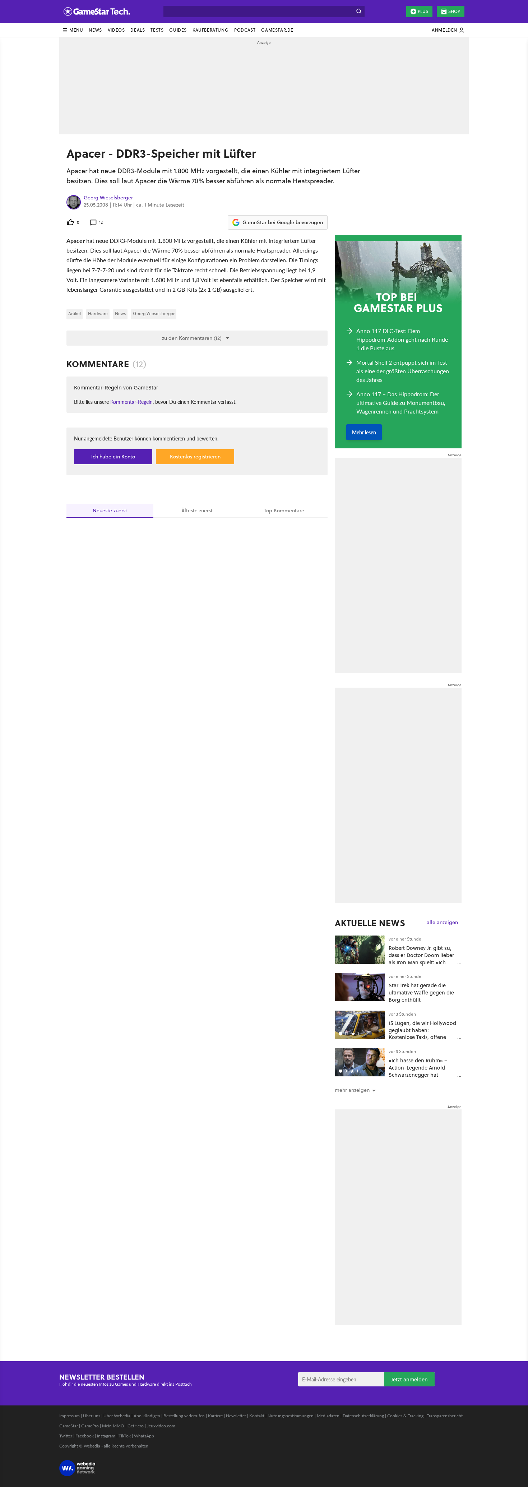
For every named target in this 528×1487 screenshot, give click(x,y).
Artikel (74, 313)
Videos (116, 30)
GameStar (68, 1426)
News (95, 30)
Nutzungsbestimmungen (291, 1416)
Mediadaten (328, 1416)
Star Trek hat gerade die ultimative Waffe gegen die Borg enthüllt (421, 992)
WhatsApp (144, 1436)
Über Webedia (116, 1416)
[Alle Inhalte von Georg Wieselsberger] (73, 202)
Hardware (98, 313)
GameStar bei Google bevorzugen (282, 222)
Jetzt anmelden (409, 1379)
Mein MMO (113, 1426)
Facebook (84, 1436)
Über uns (91, 1416)
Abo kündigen (147, 1416)
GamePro (90, 1426)
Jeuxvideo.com (161, 1426)
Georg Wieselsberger (108, 198)
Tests (156, 30)
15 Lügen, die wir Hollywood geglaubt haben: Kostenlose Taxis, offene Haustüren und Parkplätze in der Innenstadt (422, 1037)
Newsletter (236, 1416)
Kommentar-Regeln (131, 401)
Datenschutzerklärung (363, 1416)
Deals (137, 30)
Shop (454, 11)
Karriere (215, 1416)
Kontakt (256, 1416)
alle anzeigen (442, 922)
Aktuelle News (370, 923)
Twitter (65, 1436)
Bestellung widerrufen (184, 1416)
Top (284, 510)
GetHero (136, 1426)
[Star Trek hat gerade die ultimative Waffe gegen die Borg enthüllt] (360, 987)
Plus (423, 11)
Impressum (69, 1416)
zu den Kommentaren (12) (192, 338)
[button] (72, 30)
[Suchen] (359, 11)
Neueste (110, 510)
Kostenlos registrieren (195, 456)
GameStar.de (277, 30)
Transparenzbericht (445, 1416)
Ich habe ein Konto (113, 456)
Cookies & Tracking (405, 1416)
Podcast (244, 30)
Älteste (197, 510)
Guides (178, 30)
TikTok (125, 1436)
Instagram (106, 1436)
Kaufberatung (210, 30)
